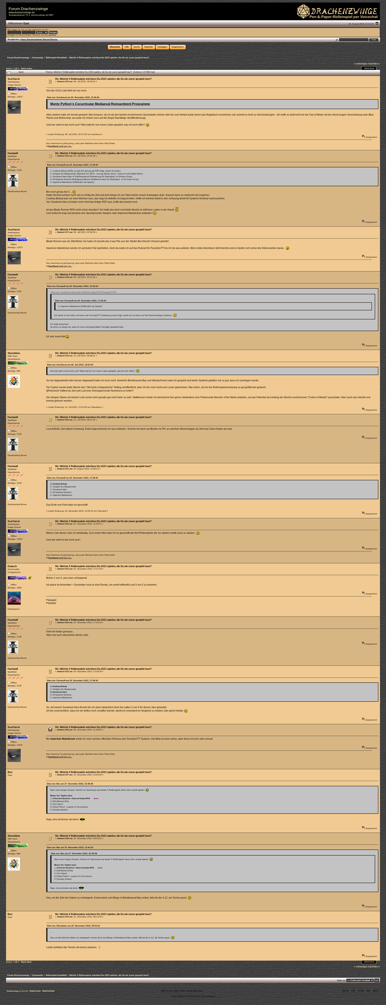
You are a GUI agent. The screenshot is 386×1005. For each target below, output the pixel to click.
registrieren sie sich (40, 30)
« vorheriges (361, 63)
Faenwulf (13, 153)
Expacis (12, 566)
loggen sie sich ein (19, 30)
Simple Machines (194, 991)
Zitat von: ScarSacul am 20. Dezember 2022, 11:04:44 (73, 97)
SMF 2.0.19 (166, 991)
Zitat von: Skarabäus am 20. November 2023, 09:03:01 (73, 926)
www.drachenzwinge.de (22, 12)
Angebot (52, 603)
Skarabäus (14, 353)
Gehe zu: (341, 980)
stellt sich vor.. (60, 146)
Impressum (35, 991)
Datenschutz (48, 991)
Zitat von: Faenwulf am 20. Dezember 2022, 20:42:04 (72, 286)
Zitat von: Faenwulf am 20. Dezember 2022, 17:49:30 (72, 165)
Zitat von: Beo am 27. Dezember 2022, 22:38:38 (70, 784)
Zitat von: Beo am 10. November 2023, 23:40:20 (70, 847)
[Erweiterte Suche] (336, 40)
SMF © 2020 (179, 991)
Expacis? (52, 600)
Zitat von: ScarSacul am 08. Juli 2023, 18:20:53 (70, 365)
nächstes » (374, 63)
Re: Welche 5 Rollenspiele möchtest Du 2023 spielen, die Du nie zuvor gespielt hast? (103, 79)
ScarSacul (14, 79)
